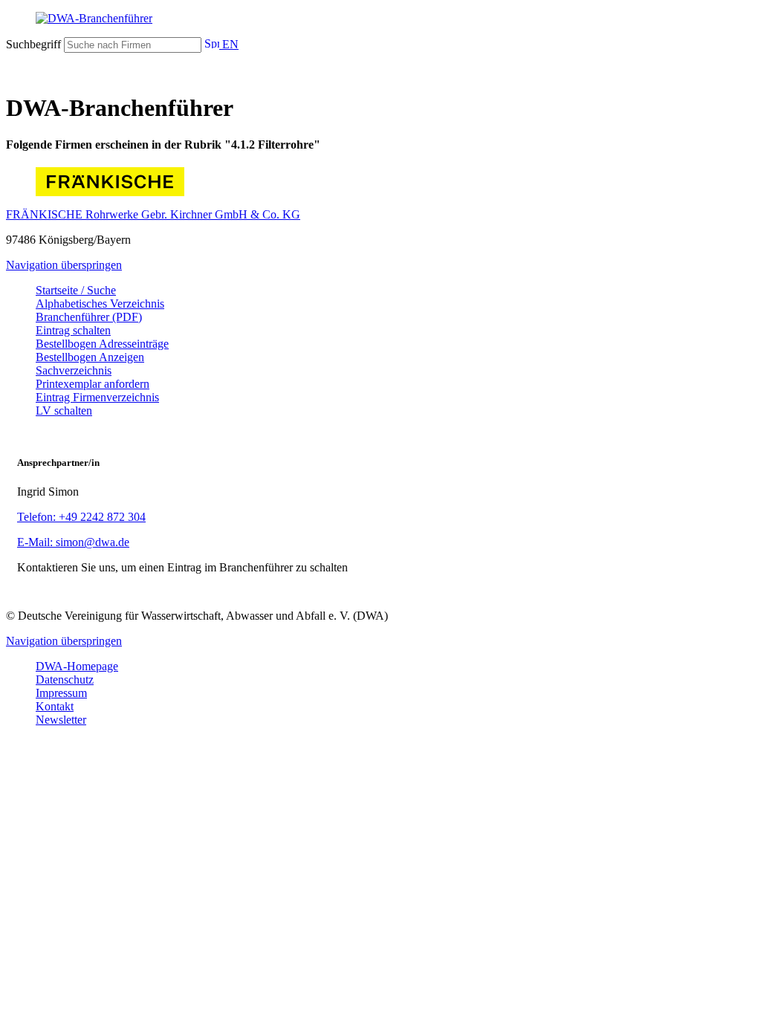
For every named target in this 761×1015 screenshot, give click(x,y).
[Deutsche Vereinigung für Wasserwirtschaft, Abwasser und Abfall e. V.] (380, 18)
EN (229, 44)
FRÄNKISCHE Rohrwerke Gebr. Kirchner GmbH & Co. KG (153, 214)
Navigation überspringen (64, 265)
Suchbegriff (33, 44)
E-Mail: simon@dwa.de (73, 542)
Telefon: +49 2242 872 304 (81, 516)
